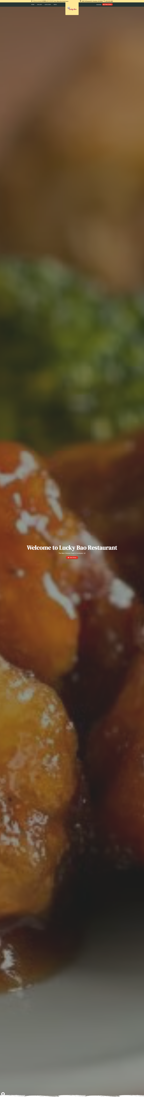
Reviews (98, 4)
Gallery (39, 4)
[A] (3, 1094)
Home (32, 4)
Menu (55, 4)
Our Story (48, 4)
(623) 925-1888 (109, 1)
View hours (62, 1)
